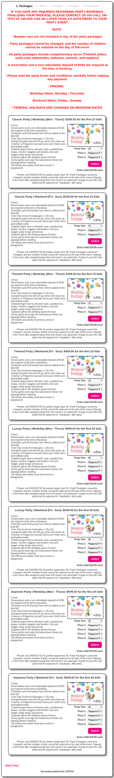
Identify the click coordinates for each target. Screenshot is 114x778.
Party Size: (80, 148)
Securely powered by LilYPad (57, 771)
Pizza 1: (82, 153)
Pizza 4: (82, 638)
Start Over (12, 765)
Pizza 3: (82, 470)
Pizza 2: (82, 157)
